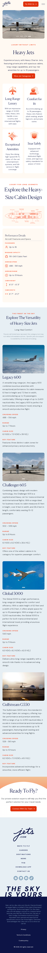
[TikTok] (31, 878)
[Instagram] (16, 878)
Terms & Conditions (24, 935)
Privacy (23, 929)
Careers (23, 850)
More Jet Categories (22, 76)
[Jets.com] (7, 4)
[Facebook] (26, 878)
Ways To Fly (23, 846)
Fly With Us (29, 4)
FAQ (23, 863)
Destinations (23, 854)
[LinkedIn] (21, 878)
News (23, 859)
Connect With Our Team (22, 809)
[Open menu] (43, 4)
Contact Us (23, 871)
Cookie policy (23, 941)
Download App (23, 867)
